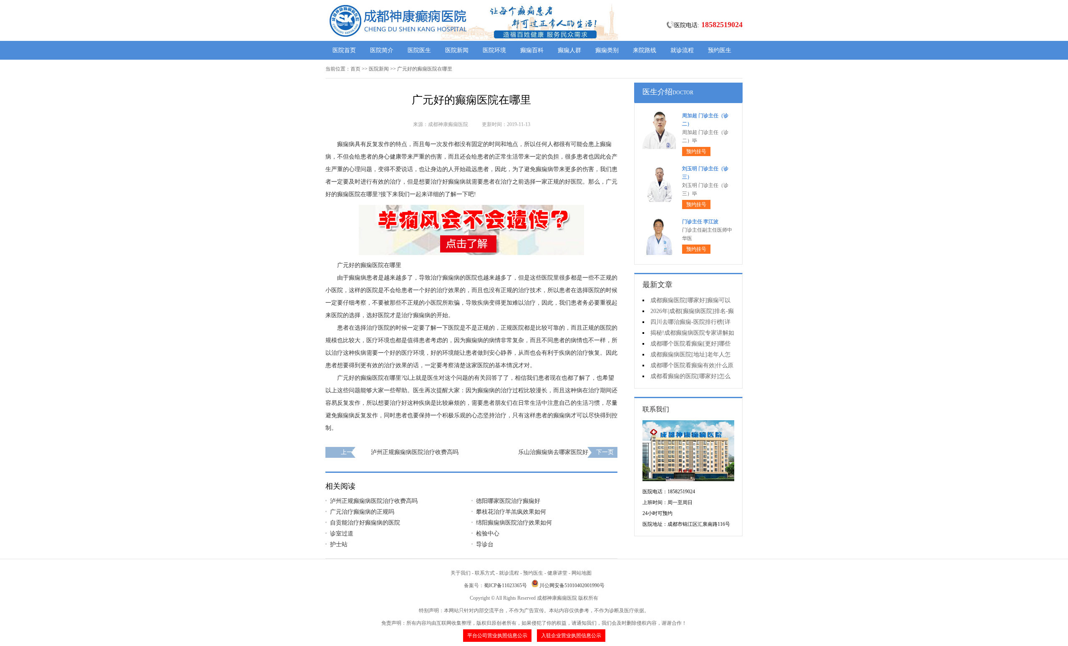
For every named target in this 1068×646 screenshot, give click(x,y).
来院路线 (644, 50)
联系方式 (485, 573)
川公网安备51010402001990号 (572, 585)
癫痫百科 (532, 50)
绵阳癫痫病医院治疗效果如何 (514, 523)
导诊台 (485, 544)
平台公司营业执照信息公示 (497, 635)
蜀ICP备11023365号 (505, 585)
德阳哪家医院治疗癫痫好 (508, 501)
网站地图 (582, 573)
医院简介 (381, 50)
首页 (355, 69)
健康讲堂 (557, 573)
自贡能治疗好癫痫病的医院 (365, 523)
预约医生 (719, 50)
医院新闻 (457, 50)
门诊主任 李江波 (700, 222)
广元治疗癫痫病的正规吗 (362, 512)
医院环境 (494, 50)
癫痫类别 (607, 50)
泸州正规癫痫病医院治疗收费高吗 (414, 452)
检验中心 (487, 533)
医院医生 (419, 50)
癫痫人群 (569, 50)
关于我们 (461, 573)
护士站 (339, 544)
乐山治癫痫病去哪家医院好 (553, 452)
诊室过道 (341, 533)
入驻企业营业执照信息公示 (571, 635)
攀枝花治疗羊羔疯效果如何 (511, 512)
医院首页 (344, 50)
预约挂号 (696, 151)
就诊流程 (682, 50)
